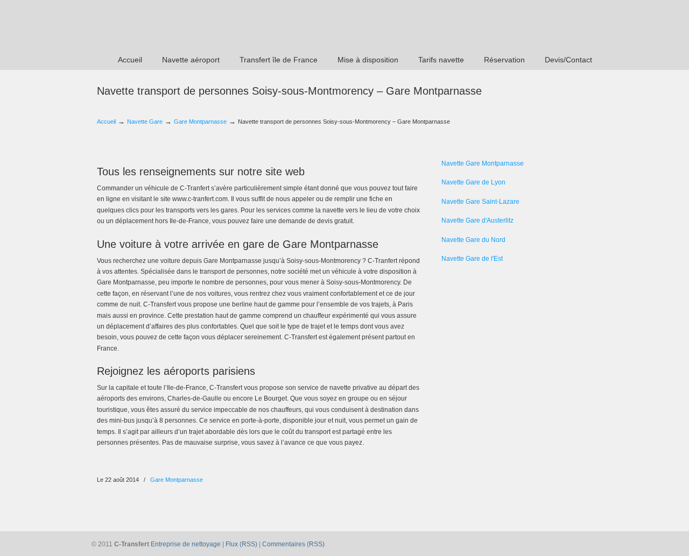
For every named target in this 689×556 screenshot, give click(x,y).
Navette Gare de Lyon (473, 182)
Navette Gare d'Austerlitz (477, 220)
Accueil (106, 121)
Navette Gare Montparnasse (482, 163)
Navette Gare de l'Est (472, 258)
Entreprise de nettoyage (186, 544)
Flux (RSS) (241, 544)
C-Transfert (162, 24)
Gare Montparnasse (200, 121)
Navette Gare (145, 121)
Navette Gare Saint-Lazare (480, 201)
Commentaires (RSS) (293, 544)
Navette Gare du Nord (473, 240)
